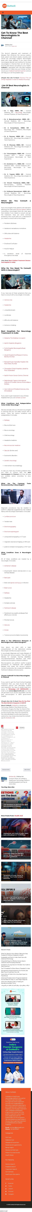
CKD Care (8, 1137)
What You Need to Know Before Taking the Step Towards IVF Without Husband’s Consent (14, 954)
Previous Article (5, 769)
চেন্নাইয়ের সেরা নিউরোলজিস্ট (5, 759)
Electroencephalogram (11, 531)
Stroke (6, 630)
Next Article (27, 769)
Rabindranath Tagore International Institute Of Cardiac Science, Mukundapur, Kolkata (17, 382)
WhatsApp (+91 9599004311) (18, 689)
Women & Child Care (11, 1150)
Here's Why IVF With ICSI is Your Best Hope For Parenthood (14, 921)
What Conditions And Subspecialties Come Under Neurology (8, 750)
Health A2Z (14, 46)
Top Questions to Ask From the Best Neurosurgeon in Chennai (15, 805)
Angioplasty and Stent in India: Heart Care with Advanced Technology (15, 834)
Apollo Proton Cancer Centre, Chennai (16, 375)
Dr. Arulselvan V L (9, 737)
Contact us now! (21, 397)
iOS (14, 718)
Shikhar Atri (8, 44)
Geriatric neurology (10, 460)
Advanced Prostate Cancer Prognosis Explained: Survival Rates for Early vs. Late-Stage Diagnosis (15, 942)
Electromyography (10, 526)
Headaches (7, 238)
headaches (7, 305)
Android (8, 718)
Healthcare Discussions (12, 1174)
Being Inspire (9, 1147)
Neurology (18, 112)
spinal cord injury (15, 583)
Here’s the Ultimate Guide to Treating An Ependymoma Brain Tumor (12, 982)
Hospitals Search (10, 1166)
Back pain (7, 577)
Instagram (11, 1194)
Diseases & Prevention (12, 1142)
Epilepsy (6, 420)
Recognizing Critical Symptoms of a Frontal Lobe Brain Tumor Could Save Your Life (15, 898)
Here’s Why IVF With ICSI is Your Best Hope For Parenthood (14, 975)
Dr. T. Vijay (10, 742)
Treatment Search (11, 1169)
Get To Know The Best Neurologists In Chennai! (14, 35)
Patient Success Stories (12, 1152)
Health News (9, 1155)
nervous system (21, 209)
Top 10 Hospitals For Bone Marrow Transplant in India (15, 968)
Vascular (7, 450)
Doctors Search (10, 1164)
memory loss (8, 300)
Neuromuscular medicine (12, 445)
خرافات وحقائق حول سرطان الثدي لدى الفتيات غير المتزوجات (15, 985)
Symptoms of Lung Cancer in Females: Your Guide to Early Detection (13, 877)
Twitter (10, 1186)
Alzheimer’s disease (10, 566)
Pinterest (10, 1191)
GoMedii (14, 705)
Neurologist (3, 747)
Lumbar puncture (10, 516)
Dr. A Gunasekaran (5, 735)
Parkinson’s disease (10, 608)
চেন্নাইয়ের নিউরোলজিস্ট (10, 758)
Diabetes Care (9, 1140)
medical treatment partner (17, 71)
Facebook (10, 1183)
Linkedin (10, 1188)
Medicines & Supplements (13, 1145)
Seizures (7, 625)
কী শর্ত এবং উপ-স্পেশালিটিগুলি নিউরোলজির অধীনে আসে (8, 754)
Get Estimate (9, 1172)
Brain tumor (8, 588)
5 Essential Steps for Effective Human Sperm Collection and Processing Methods (13, 855)
